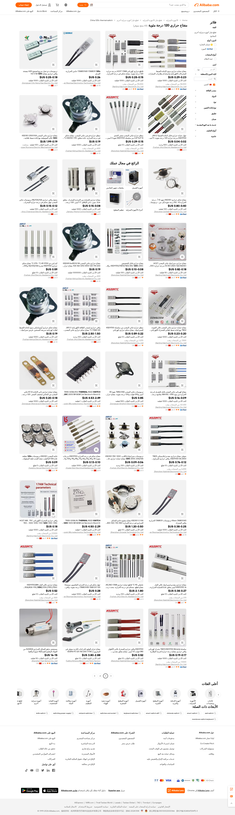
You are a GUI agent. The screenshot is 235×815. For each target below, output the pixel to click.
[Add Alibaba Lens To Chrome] (176, 790)
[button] (91, 5)
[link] (231, 789)
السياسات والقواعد (167, 764)
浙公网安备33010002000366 (162, 811)
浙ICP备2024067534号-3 (187, 811)
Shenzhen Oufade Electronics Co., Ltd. (170, 211)
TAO (138, 803)
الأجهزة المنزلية (172, 20)
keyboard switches (131, 713)
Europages (157, 803)
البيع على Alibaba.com (46, 738)
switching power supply (62, 713)
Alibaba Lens (203, 790)
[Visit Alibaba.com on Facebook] (53, 770)
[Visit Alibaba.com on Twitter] (42, 770)
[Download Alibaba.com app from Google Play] (30, 790)
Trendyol (146, 803)
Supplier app (114, 790)
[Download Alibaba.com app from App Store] (50, 790)
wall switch (209, 713)
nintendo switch (173, 713)
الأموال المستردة (88, 754)
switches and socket (108, 713)
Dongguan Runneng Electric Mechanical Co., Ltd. (38, 147)
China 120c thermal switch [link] (101, 20)
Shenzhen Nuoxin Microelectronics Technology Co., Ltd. (81, 404)
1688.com (89, 803)
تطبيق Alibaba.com (69, 790)
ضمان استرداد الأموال (165, 743)
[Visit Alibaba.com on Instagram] (37, 770)
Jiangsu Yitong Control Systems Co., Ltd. (83, 211)
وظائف (211, 754)
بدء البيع (52, 743)
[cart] (57, 5)
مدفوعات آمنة (168, 738)
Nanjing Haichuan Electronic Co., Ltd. (170, 86)
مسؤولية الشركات (207, 749)
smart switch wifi (152, 713)
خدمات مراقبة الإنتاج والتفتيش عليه (160, 759)
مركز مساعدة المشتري (86, 738)
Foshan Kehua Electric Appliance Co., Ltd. (82, 151)
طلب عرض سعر (128, 743)
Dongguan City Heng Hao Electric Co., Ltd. (39, 83)
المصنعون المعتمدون (127, 738)
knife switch (40, 713)
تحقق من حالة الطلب (46, 749)
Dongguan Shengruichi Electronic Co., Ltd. (39, 404)
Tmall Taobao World (104, 803)
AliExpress (78, 803)
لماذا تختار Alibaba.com (205, 738)
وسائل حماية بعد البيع (166, 754)
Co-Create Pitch (207, 743)
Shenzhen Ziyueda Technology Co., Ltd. (126, 532)
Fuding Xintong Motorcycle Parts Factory (83, 661)
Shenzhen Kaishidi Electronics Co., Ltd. (127, 151)
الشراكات (51, 759)
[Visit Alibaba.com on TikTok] (26, 770)
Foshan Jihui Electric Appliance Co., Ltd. (169, 147)
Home (184, 20)
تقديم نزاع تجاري (88, 749)
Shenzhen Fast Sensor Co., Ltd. (44, 661)
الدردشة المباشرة (88, 743)
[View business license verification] (142, 811)
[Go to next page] (94, 675)
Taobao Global (129, 803)
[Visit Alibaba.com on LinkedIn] (48, 770)
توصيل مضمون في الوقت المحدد (161, 749)
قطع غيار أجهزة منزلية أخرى (128, 20)
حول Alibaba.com (206, 732)
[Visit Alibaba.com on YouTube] (31, 770)
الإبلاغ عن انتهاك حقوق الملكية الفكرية (80, 759)
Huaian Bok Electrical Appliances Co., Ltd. (83, 468)
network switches (85, 713)
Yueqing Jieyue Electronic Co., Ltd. (42, 468)
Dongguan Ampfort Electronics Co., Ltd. (126, 404)
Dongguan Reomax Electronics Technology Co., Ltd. (81, 83)
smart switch (192, 713)
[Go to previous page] (111, 675)
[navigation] (204, 348)
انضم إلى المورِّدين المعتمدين (44, 754)
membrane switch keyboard (202, 719)
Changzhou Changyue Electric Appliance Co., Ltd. (38, 211)
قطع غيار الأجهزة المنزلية (152, 20)
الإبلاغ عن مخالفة (88, 764)
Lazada (117, 803)
